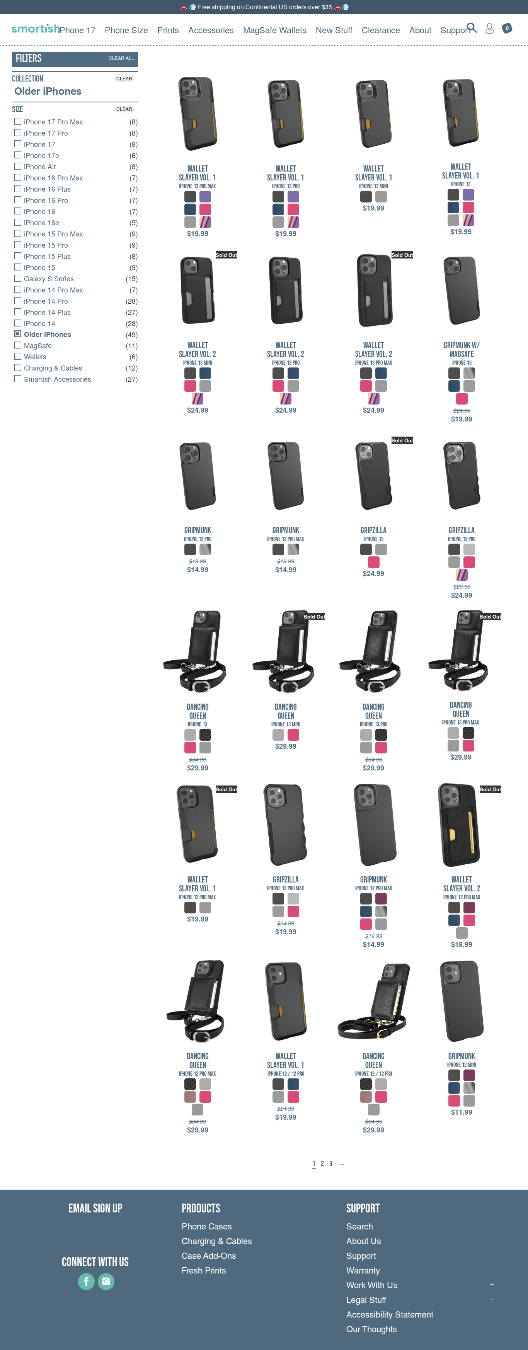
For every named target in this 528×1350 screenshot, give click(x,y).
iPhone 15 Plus (46, 256)
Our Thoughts (371, 1330)
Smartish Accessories (56, 379)
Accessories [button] (211, 30)
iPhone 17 (38, 144)
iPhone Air (39, 166)
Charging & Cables (52, 367)
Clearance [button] (381, 30)
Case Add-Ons (209, 1257)
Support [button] (455, 30)
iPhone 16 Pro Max (52, 177)
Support (361, 1257)
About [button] (420, 30)
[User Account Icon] (489, 28)
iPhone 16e (40, 222)
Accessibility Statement (389, 1315)
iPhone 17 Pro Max (52, 121)
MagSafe (37, 345)
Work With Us (371, 1286)
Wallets (34, 356)
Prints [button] (168, 30)
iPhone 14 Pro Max (52, 289)
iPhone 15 (38, 267)
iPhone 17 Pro (45, 133)
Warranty (363, 1271)
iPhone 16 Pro (45, 200)
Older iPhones (48, 91)
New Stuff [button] (334, 30)
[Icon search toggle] (472, 28)
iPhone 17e (40, 155)
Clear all (121, 57)
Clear (124, 78)
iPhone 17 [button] (76, 30)
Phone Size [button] (126, 30)
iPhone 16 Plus (46, 189)
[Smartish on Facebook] (86, 1287)
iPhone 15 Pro (45, 245)
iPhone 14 (38, 323)
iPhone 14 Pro (45, 301)
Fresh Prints (204, 1271)
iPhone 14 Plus (46, 312)
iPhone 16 (38, 211)
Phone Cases (207, 1227)
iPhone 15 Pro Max (52, 233)
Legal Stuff (366, 1301)
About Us (363, 1242)
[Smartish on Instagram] (106, 1287)
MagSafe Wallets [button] (275, 30)
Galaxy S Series (48, 278)
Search (359, 1227)
